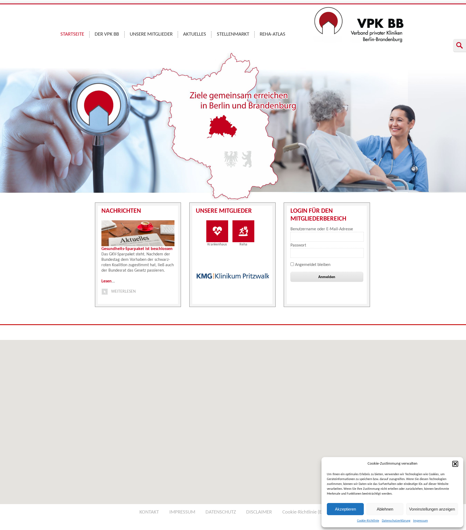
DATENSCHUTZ (220, 512)
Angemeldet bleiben (312, 265)
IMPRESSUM (182, 512)
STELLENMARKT (233, 34)
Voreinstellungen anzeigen (432, 509)
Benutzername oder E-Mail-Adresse (321, 229)
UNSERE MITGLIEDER (151, 34)
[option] (233, 276)
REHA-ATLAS (272, 34)
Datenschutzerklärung (396, 520)
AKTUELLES (194, 34)
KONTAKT (149, 512)
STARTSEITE (72, 34)
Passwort (298, 245)
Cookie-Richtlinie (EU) (304, 512)
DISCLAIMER (259, 512)
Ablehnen (385, 509)
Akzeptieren (345, 509)
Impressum (420, 520)
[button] (455, 464)
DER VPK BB (107, 34)
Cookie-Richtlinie (368, 520)
